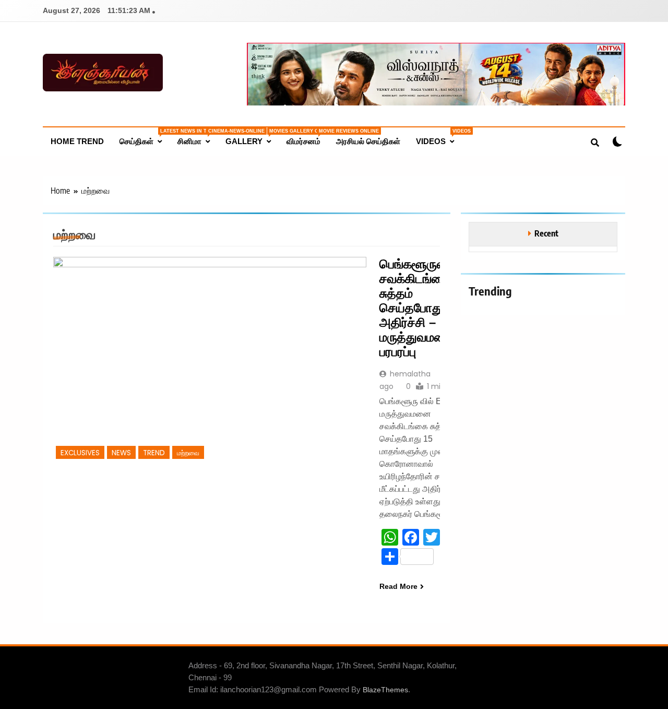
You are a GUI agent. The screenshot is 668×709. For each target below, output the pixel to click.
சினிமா (197, 137)
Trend (154, 453)
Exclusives (80, 453)
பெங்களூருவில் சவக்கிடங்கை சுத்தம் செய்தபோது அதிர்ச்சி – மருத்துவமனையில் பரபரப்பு (427, 308)
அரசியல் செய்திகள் (368, 141)
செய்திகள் (145, 137)
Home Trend (77, 141)
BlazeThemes (385, 690)
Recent (546, 233)
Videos (439, 137)
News (121, 453)
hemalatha (410, 374)
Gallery (252, 137)
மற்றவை (188, 453)
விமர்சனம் (307, 137)
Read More (398, 586)
